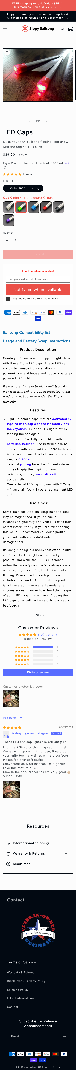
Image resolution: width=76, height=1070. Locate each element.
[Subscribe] (64, 1036)
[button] (5, 28)
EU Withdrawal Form (21, 998)
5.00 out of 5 (47, 634)
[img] (12, 727)
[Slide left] (30, 121)
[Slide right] (46, 121)
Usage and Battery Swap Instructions (36, 341)
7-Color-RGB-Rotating (23, 188)
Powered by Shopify (51, 1067)
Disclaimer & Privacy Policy (26, 981)
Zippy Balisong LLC (33, 1067)
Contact (16, 899)
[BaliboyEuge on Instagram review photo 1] (11, 789)
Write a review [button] (38, 672)
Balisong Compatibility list (26, 332)
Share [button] (40, 615)
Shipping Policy (18, 989)
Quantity (8, 232)
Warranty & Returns (20, 972)
